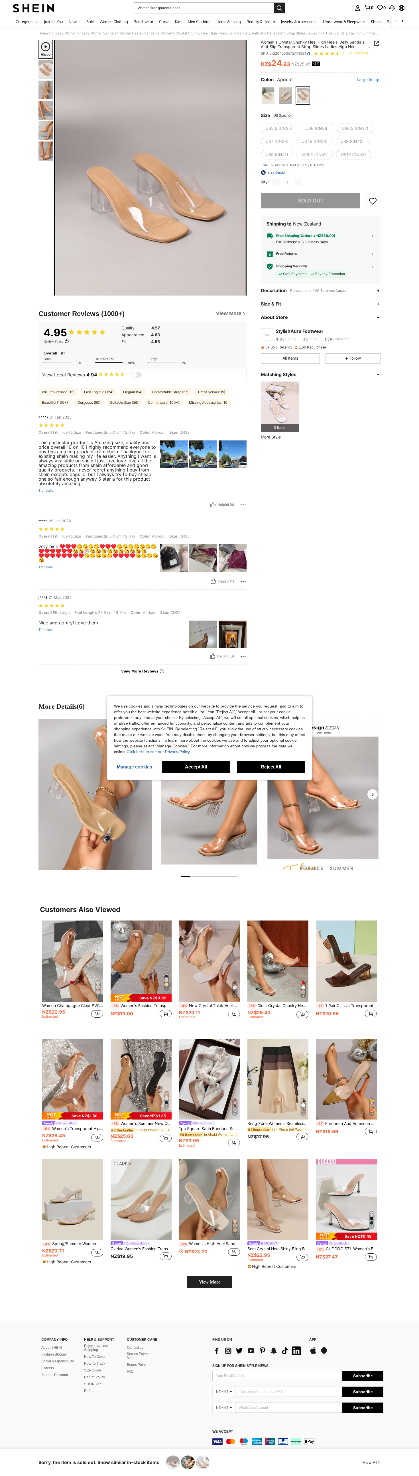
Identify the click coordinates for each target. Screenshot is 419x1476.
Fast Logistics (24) (98, 392)
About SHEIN (51, 1348)
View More (209, 1282)
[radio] (268, 95)
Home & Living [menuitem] (228, 21)
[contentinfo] (297, 1441)
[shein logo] (33, 8)
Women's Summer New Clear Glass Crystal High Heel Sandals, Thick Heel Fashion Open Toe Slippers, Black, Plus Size (142, 1123)
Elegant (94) (133, 392)
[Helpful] (213, 504)
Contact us (135, 1348)
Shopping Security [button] (291, 266)
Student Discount (54, 1375)
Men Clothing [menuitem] (199, 21)
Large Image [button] (369, 80)
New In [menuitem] (75, 21)
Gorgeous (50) (89, 402)
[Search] (279, 8)
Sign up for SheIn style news (240, 1366)
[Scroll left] (396, 21)
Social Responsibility (57, 1361)
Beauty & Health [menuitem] (261, 21)
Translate (45, 491)
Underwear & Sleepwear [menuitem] (344, 21)
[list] (258, 1350)
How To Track (94, 1364)
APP (312, 1340)
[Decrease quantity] (276, 182)
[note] (141, 997)
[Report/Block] (243, 504)
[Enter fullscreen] (240, 291)
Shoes (56, 33)
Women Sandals (103, 33)
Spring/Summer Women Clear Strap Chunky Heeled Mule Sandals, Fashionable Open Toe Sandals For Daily (73, 1243)
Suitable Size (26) (124, 402)
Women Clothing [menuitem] (113, 21)
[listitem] (280, 407)
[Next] (372, 794)
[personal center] (357, 8)
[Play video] (150, 168)
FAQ (130, 1372)
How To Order (94, 1357)
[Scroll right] (402, 21)
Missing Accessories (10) (209, 402)
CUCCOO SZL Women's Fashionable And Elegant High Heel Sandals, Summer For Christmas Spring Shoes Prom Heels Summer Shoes (347, 1249)
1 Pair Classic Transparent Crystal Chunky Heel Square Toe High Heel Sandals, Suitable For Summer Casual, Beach (347, 1005)
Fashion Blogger (54, 1354)
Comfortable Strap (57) (170, 392)
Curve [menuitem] (164, 21)
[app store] (313, 1353)
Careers (47, 1368)
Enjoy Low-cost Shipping (96, 1348)
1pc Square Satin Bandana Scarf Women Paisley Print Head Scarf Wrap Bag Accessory (209, 1128)
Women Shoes (76, 33)
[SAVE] (373, 200)
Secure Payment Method (139, 1356)
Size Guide (92, 1370)
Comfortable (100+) (163, 402)
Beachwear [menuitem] (143, 21)
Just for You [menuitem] (53, 21)
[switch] (136, 375)
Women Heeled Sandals (138, 33)
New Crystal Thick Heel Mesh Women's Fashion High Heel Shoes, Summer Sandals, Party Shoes (210, 1005)
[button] (392, 8)
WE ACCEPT (222, 1432)
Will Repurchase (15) (58, 392)
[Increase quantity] (298, 182)
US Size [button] (279, 116)
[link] (369, 7)
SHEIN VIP (92, 1384)
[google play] (324, 1353)
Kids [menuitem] (178, 21)
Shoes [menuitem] (376, 21)
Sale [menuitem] (90, 21)
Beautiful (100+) (55, 402)
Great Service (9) (211, 392)
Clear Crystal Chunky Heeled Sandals (278, 1005)
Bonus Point (136, 1365)
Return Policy (94, 1377)
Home (43, 33)
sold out (311, 201)
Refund (89, 1391)
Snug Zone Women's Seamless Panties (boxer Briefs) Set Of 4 (277, 1123)
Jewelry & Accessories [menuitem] (299, 21)
